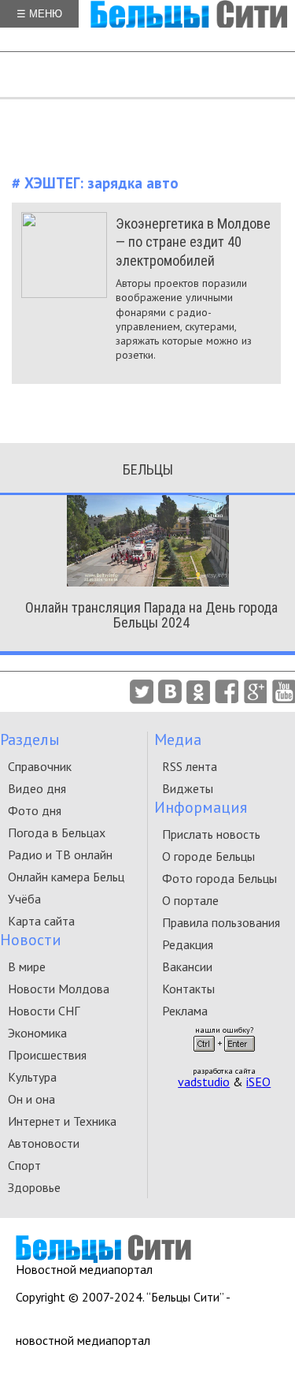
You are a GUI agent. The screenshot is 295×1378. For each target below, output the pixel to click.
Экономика (37, 1033)
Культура (32, 1077)
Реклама (185, 1011)
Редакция (187, 944)
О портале (190, 900)
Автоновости (43, 1143)
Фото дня (34, 810)
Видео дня (37, 788)
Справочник (40, 766)
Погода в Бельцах (56, 832)
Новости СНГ (43, 1011)
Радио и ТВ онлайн (60, 854)
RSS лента (189, 766)
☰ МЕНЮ (39, 14)
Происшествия (47, 1055)
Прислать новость (211, 834)
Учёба (24, 899)
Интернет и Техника (62, 1121)
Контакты (188, 988)
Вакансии (187, 966)
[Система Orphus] (224, 1056)
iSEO (258, 1081)
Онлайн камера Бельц (66, 877)
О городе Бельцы (208, 856)
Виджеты (187, 788)
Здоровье (34, 1187)
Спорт (24, 1165)
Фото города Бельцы (219, 878)
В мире (27, 966)
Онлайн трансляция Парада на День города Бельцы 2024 (151, 615)
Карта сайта (41, 921)
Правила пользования (221, 922)
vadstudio (204, 1081)
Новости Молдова (58, 988)
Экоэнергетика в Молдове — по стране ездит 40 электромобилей (193, 242)
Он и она (31, 1099)
